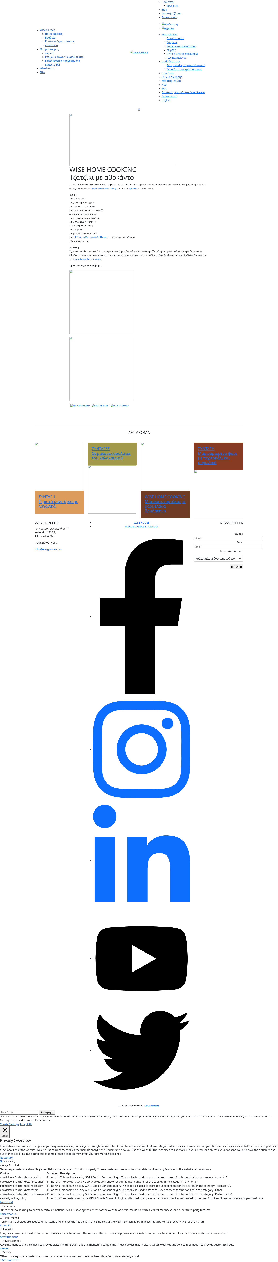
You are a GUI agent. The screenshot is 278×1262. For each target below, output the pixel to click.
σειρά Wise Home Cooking (104, 188)
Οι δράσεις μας (49, 49)
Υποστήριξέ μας (171, 13)
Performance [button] (8, 1214)
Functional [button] (6, 1202)
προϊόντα (133, 188)
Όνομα (239, 533)
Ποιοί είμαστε (53, 33)
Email (240, 542)
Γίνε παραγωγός (176, 57)
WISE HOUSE (141, 522)
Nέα (164, 84)
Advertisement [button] (9, 1237)
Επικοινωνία (169, 17)
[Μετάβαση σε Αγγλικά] (168, 28)
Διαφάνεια (51, 45)
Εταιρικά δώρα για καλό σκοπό (64, 57)
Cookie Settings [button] (9, 1124)
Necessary (9, 1161)
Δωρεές (49, 53)
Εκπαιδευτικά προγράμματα (62, 60)
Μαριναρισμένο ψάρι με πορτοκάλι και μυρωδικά (217, 455)
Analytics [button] (5, 1225)
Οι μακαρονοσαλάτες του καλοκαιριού (111, 453)
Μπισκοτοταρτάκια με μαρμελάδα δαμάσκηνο (165, 503)
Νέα (42, 72)
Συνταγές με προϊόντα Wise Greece (183, 92)
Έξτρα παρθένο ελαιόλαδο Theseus (91, 237)
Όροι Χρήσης (151, 1105)
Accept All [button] (26, 1124)
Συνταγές (172, 6)
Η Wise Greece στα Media (182, 54)
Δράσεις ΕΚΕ (52, 64)
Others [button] (4, 1248)
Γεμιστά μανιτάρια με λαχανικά (58, 501)
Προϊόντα (168, 2)
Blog (164, 9)
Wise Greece (47, 30)
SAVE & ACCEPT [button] (9, 1260)
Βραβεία (50, 37)
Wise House (47, 68)
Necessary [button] (6, 1157)
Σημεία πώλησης (172, 77)
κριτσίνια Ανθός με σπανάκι (88, 259)
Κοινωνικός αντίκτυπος (59, 41)
